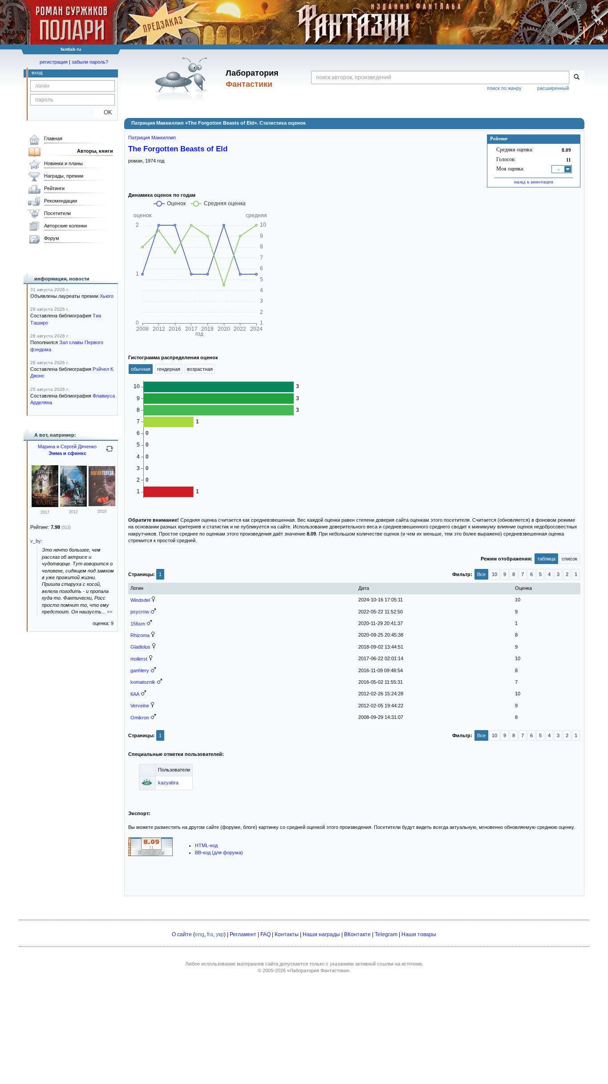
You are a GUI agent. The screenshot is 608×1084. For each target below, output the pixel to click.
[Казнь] (45, 505)
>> (109, 611)
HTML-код (206, 845)
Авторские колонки (65, 225)
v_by (35, 541)
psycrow (139, 611)
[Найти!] (576, 77)
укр (220, 934)
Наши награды (321, 934)
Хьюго (106, 296)
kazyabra (168, 782)
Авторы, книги (95, 151)
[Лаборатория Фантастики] (183, 79)
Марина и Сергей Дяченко (67, 446)
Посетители (57, 213)
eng (199, 934)
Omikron (139, 717)
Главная (53, 138)
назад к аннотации (533, 181)
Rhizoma (140, 635)
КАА (134, 694)
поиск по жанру (504, 88)
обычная (140, 369)
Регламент (243, 934)
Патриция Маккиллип (152, 137)
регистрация (54, 62)
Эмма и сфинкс (67, 453)
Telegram (386, 934)
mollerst (138, 659)
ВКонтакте (357, 934)
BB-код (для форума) (219, 852)
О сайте (182, 934)
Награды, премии (63, 176)
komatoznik (142, 682)
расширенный (553, 88)
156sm (137, 623)
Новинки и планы (63, 163)
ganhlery (139, 670)
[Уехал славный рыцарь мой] (73, 504)
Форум (51, 238)
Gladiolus (140, 647)
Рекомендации (60, 200)
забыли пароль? (90, 62)
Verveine (139, 705)
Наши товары (418, 934)
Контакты (287, 934)
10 (494, 574)
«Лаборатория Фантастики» (318, 970)
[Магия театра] (102, 504)
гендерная (168, 369)
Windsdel (140, 600)
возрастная (200, 369)
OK (104, 112)
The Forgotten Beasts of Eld (177, 149)
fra (210, 934)
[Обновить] (109, 452)
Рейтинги (54, 188)
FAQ (265, 934)
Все (481, 574)
